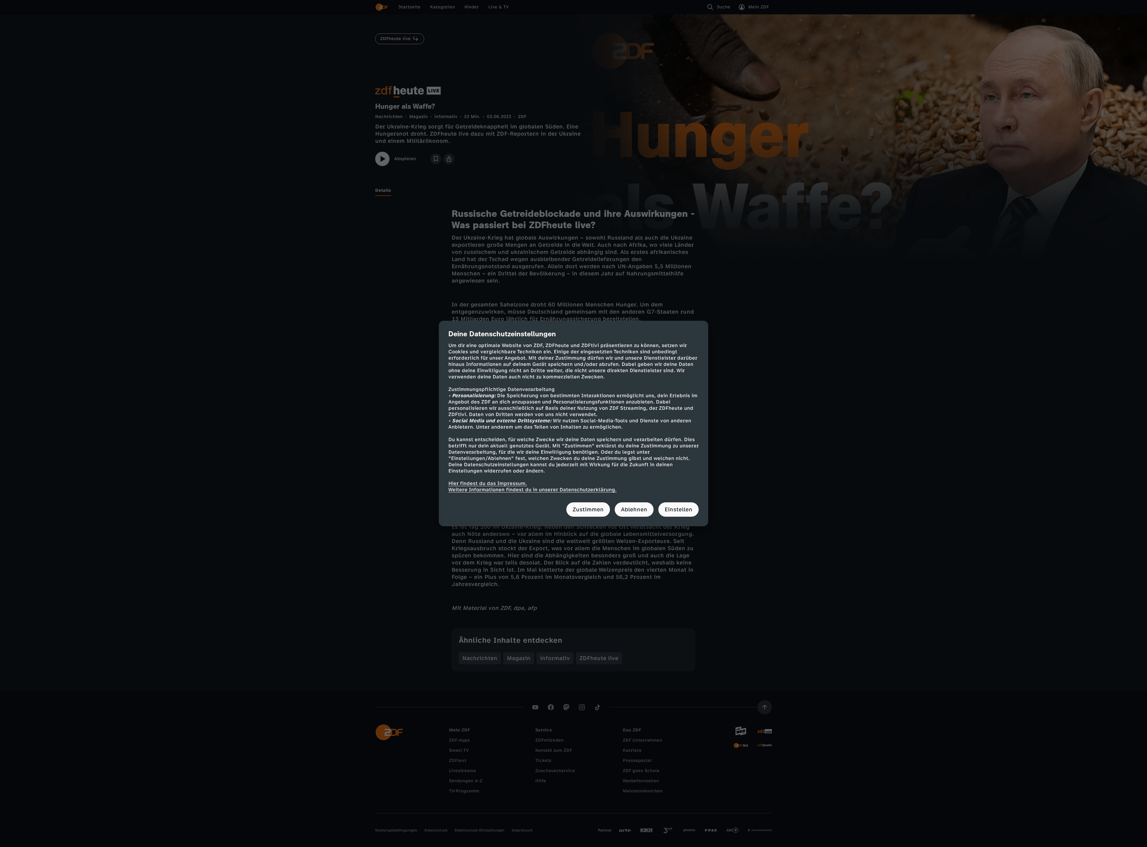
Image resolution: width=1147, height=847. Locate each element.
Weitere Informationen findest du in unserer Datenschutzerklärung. (532, 489)
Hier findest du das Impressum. (487, 483)
